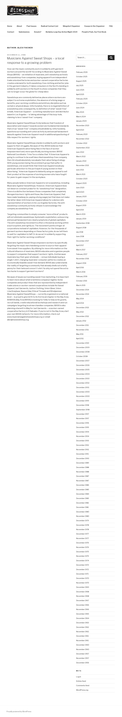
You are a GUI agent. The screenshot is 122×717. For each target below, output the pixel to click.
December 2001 (82, 387)
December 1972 (82, 569)
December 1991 (82, 454)
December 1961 (82, 636)
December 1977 (82, 534)
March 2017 (80, 250)
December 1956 (82, 663)
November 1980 (82, 516)
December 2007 (82, 361)
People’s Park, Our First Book (94, 32)
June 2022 (80, 152)
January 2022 (81, 161)
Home (9, 26)
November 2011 (82, 330)
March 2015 (80, 285)
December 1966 (82, 605)
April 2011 (80, 338)
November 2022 (82, 139)
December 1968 (82, 592)
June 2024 (80, 108)
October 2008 (82, 356)
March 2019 (80, 214)
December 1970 (82, 578)
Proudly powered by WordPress (18, 711)
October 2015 (81, 281)
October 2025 (81, 77)
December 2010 (82, 343)
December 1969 (82, 587)
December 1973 (82, 565)
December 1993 (82, 441)
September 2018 (82, 223)
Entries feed (81, 681)
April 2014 (80, 303)
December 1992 (82, 445)
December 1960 (82, 645)
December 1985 (82, 490)
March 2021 (80, 174)
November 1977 (82, 538)
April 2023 (80, 130)
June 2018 (80, 236)
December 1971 (82, 574)
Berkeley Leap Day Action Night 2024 (61, 32)
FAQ (111, 26)
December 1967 (82, 600)
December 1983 (82, 498)
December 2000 (83, 392)
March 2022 (81, 156)
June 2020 (80, 188)
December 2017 (82, 241)
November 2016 (82, 259)
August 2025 (81, 81)
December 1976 (82, 543)
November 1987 (82, 481)
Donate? (37, 32)
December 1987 (82, 476)
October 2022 (81, 143)
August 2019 (81, 205)
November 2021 (82, 165)
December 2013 (82, 307)
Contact (10, 32)
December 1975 (82, 552)
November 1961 (82, 640)
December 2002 (82, 383)
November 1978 (82, 529)
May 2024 (80, 112)
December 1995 (82, 427)
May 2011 (79, 334)
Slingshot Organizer (71, 26)
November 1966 (82, 609)
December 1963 (82, 623)
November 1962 (82, 632)
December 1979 (82, 521)
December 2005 (82, 370)
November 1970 (82, 583)
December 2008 (82, 352)
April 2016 (80, 267)
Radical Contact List (49, 26)
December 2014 (82, 290)
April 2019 (80, 210)
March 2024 (81, 117)
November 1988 (82, 472)
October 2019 (81, 201)
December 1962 (82, 627)
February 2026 (82, 72)
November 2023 (82, 125)
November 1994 (82, 436)
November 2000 (83, 396)
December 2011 (82, 325)
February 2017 (81, 254)
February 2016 (81, 276)
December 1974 (82, 561)
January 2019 (81, 219)
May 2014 (80, 299)
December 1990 (82, 458)
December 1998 (82, 405)
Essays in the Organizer (94, 26)
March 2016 (80, 272)
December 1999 (82, 401)
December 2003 (82, 378)
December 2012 (82, 316)
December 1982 (82, 503)
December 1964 (82, 618)
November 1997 (82, 418)
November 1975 (82, 556)
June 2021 (80, 170)
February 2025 (82, 99)
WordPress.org (82, 690)
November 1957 (82, 658)
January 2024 (81, 121)
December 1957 (82, 654)
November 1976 (82, 547)
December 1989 (82, 463)
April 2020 (80, 192)
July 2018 (79, 232)
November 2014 (82, 294)
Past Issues (31, 26)
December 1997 (82, 414)
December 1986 (82, 485)
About (19, 26)
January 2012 (81, 321)
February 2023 (81, 134)
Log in (78, 677)
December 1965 (82, 614)
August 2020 (81, 183)
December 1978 (82, 525)
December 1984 (82, 494)
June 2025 (80, 90)
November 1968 (82, 596)
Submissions (24, 32)
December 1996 (82, 423)
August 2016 (81, 263)
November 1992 (82, 450)
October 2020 (81, 179)
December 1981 (82, 507)
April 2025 (80, 94)
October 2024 (81, 103)
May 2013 (80, 312)
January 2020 (81, 196)
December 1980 (82, 512)
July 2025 (79, 85)
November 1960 (82, 649)
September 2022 (83, 148)
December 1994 (82, 432)
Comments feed (82, 685)
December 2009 (82, 347)
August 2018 (81, 228)
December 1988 (82, 467)
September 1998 (82, 410)
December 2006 (82, 365)
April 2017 (80, 245)
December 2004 (82, 374)
